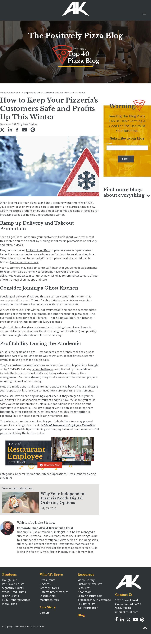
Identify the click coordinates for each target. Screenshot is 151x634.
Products (9, 574)
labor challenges (42, 369)
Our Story (48, 607)
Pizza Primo (9, 604)
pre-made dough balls (35, 360)
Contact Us (123, 595)
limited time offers (38, 250)
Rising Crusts (10, 596)
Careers (45, 612)
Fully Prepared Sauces (16, 600)
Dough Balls (9, 580)
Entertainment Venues (54, 592)
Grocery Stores (49, 588)
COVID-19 (6, 478)
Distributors (48, 596)
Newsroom (84, 592)
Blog (81, 615)
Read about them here (24, 262)
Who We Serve (51, 574)
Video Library (86, 580)
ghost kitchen (53, 300)
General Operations (27, 474)
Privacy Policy (86, 604)
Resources (86, 574)
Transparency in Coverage (94, 600)
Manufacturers (49, 600)
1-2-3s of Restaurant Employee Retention (68, 425)
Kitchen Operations (54, 474)
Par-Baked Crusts (13, 584)
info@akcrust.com (126, 612)
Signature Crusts (13, 588)
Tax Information (88, 607)
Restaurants (47, 580)
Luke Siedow (30, 124)
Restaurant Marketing (82, 474)
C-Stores (45, 584)
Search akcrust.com (90, 596)
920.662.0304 (123, 608)
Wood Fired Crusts (14, 592)
